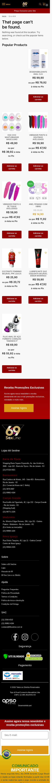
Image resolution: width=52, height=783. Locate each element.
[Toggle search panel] (40, 4)
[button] (44, 4)
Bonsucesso (10, 475)
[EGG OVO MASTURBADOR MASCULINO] (11, 122)
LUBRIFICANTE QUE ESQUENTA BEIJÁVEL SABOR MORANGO (38, 273)
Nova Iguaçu (10, 536)
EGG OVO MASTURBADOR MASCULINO (12, 137)
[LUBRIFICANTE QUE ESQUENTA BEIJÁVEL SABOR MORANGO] (38, 258)
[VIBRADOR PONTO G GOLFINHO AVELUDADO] (38, 122)
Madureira (9, 517)
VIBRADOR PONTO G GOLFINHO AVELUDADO (38, 137)
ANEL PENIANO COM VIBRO (38, 205)
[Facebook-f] (15, 637)
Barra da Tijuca (12, 459)
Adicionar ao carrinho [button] (38, 98)
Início (4, 16)
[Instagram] (25, 637)
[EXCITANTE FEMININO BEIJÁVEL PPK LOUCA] (11, 258)
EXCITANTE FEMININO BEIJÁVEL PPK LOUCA (11, 272)
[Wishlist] (46, 53)
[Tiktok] (34, 637)
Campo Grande (12, 498)
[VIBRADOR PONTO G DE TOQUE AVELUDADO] (11, 191)
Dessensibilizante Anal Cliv (38, 73)
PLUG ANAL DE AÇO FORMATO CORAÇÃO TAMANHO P (11, 339)
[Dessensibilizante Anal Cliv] (38, 59)
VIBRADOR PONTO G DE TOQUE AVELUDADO (12, 206)
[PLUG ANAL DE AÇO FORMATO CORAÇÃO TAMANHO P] (11, 323)
